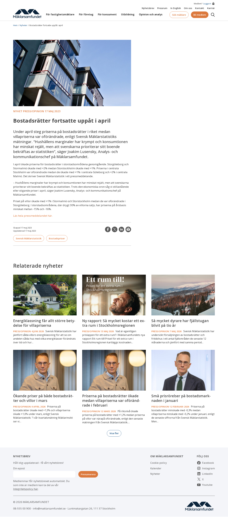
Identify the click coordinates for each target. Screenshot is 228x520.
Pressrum (162, 8)
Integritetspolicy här (25, 489)
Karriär (211, 8)
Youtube (207, 485)
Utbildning (127, 14)
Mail (128, 229)
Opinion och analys (150, 14)
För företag (86, 14)
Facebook (208, 463)
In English (175, 8)
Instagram (208, 468)
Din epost (19, 468)
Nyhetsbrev (148, 8)
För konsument (107, 14)
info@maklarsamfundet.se (49, 508)
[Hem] (27, 13)
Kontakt (199, 8)
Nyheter (23, 25)
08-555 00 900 (22, 508)
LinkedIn (121, 229)
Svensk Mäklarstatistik (28, 238)
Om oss (188, 8)
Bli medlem (199, 14)
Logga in (207, 3)
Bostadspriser (57, 238)
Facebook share (108, 229)
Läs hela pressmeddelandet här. (33, 215)
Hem (15, 25)
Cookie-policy (158, 463)
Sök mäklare (179, 14)
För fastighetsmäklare (60, 14)
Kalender (155, 468)
